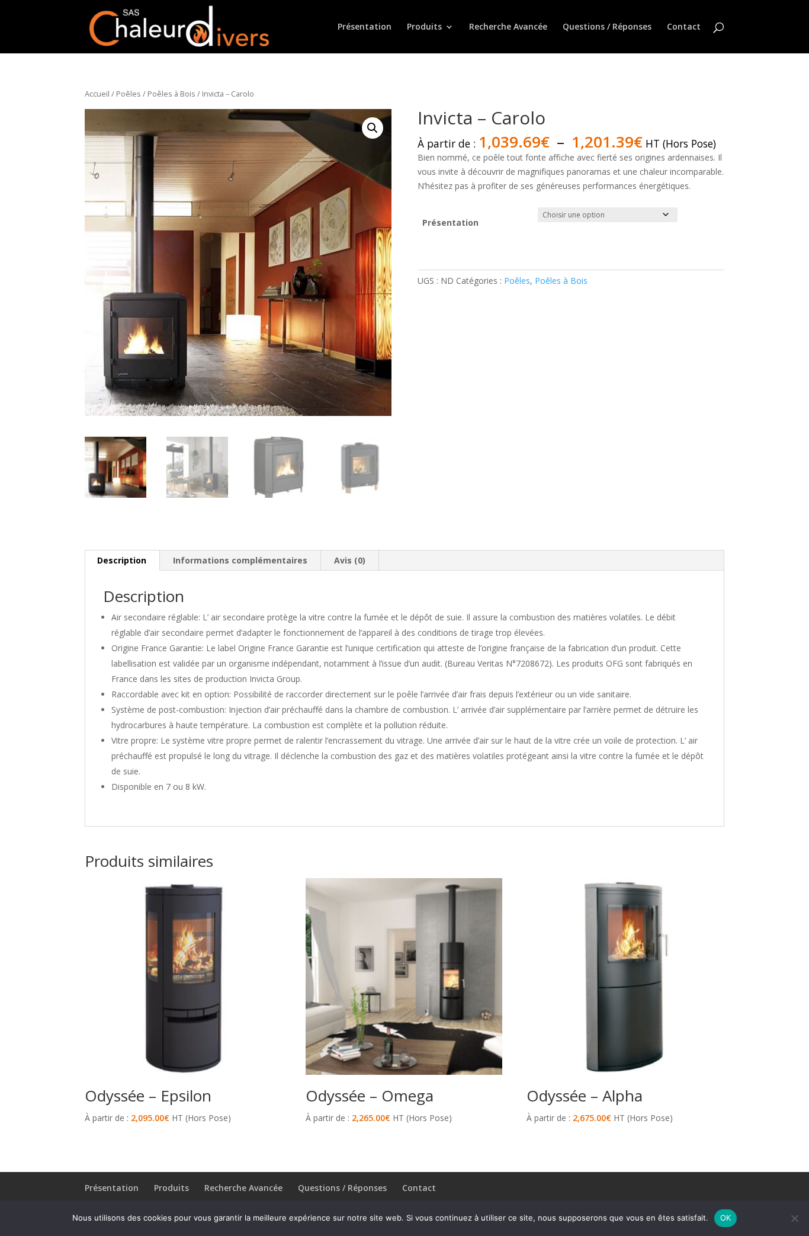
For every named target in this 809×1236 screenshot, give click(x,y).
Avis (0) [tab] (349, 560)
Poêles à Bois (171, 93)
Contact (684, 27)
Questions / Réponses (607, 27)
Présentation (364, 27)
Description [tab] (121, 560)
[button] (372, 128)
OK (725, 1217)
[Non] (794, 1218)
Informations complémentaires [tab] (240, 560)
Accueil (97, 93)
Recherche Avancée (508, 27)
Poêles (128, 93)
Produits (424, 27)
